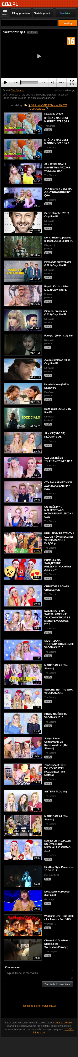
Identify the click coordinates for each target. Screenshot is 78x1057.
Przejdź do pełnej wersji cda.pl (39, 1005)
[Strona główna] (10, 4)
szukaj (67, 23)
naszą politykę (64, 1022)
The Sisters (17, 90)
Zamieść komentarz (57, 984)
